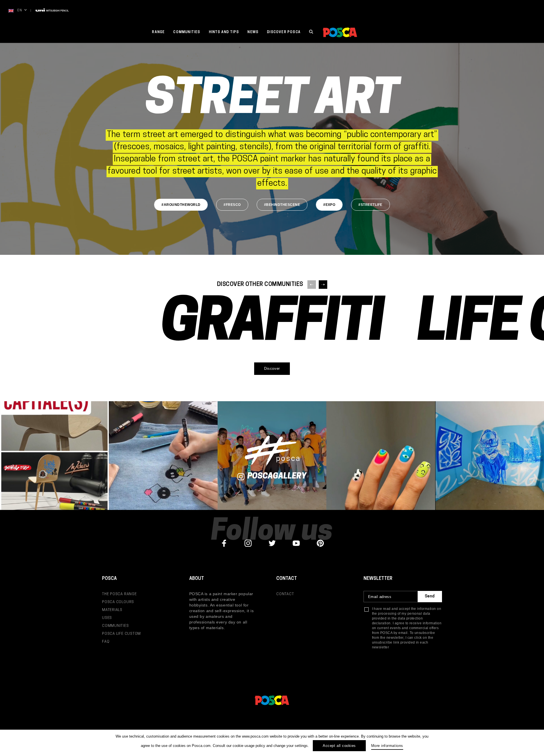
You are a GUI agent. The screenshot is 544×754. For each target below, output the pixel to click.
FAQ (105, 642)
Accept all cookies (339, 746)
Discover (272, 368)
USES (107, 618)
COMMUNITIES (115, 626)
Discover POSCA (284, 32)
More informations (387, 746)
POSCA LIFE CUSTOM (121, 634)
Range (158, 32)
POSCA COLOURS (118, 602)
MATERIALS (112, 610)
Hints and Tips (224, 32)
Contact (285, 594)
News (252, 32)
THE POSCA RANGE (119, 594)
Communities (186, 32)
